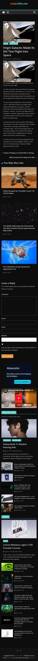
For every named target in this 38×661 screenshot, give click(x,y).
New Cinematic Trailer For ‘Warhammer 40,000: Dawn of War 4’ (24, 608)
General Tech (7, 440)
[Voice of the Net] (3, 12)
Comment (5, 294)
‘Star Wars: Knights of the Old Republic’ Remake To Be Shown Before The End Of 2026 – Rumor (24, 597)
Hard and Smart (17, 440)
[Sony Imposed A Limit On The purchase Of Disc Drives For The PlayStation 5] (7, 634)
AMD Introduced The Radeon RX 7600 (21, 157)
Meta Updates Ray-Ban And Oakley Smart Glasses (24, 507)
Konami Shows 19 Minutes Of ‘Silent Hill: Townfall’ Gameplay (23, 586)
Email (3, 327)
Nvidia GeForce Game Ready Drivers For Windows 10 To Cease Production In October (24, 566)
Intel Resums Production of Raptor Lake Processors (24, 476)
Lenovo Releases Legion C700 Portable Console (18, 546)
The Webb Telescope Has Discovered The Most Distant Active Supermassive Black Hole (19, 228)
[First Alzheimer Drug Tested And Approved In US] (19, 242)
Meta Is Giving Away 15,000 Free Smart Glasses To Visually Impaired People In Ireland (24, 466)
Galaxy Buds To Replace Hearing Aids (15, 446)
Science (6, 43)
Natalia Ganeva (17, 59)
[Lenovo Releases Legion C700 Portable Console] (19, 529)
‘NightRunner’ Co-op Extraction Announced (23, 577)
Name (4, 318)
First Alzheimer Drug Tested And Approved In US (16, 268)
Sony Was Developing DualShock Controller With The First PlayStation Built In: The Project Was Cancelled (24, 620)
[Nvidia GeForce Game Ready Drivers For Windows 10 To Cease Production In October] (7, 568)
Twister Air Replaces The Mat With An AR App (19, 153)
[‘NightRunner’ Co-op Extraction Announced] (7, 578)
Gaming (5, 541)
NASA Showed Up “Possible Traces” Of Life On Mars (18, 192)
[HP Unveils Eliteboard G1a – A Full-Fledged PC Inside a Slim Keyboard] (7, 498)
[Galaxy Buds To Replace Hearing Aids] (19, 428)
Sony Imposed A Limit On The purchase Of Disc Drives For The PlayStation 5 (23, 633)
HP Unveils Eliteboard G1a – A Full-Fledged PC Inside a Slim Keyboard (24, 497)
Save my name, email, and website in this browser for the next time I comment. (18, 349)
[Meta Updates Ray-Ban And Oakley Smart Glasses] (7, 508)
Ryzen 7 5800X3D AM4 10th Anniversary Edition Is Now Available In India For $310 (22, 487)
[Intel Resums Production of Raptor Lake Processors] (7, 478)
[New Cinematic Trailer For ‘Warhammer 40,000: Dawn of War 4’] (7, 610)
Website (4, 336)
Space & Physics (13, 43)
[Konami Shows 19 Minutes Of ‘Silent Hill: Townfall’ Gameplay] (7, 588)
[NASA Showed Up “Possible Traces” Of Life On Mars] (19, 168)
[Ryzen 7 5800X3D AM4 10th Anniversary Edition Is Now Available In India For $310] (7, 488)
